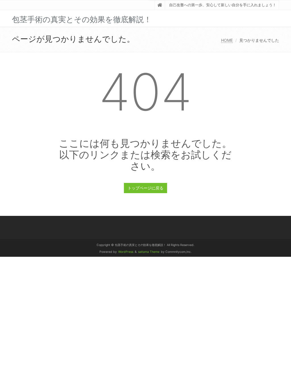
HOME (227, 40)
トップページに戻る (145, 187)
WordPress (125, 252)
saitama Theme (148, 252)
